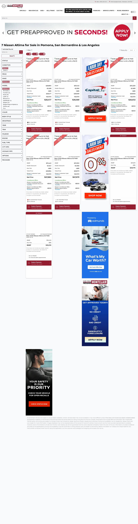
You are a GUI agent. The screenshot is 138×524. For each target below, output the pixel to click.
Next (135, 33)
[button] (23, 10)
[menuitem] (12, 68)
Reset (11, 56)
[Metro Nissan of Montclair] (12, 6)
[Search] (135, 18)
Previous (3, 33)
